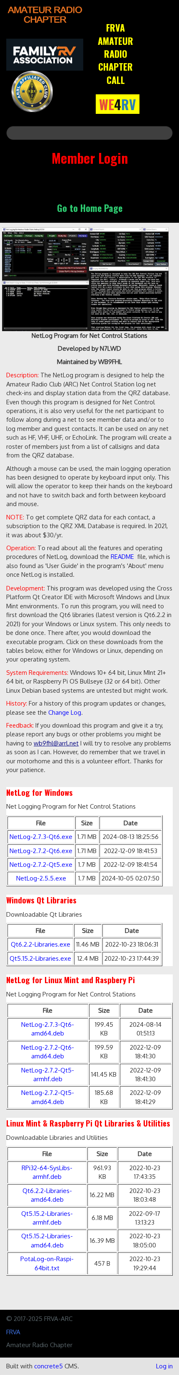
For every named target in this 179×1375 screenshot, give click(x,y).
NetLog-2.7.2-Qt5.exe (41, 864)
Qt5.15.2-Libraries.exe (40, 958)
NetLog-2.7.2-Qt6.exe (41, 851)
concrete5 (48, 1366)
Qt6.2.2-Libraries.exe (40, 944)
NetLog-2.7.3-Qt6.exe (41, 837)
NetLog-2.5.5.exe (41, 878)
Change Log (64, 712)
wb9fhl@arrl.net (56, 743)
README (122, 556)
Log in (164, 1366)
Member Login (90, 157)
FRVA (13, 1332)
